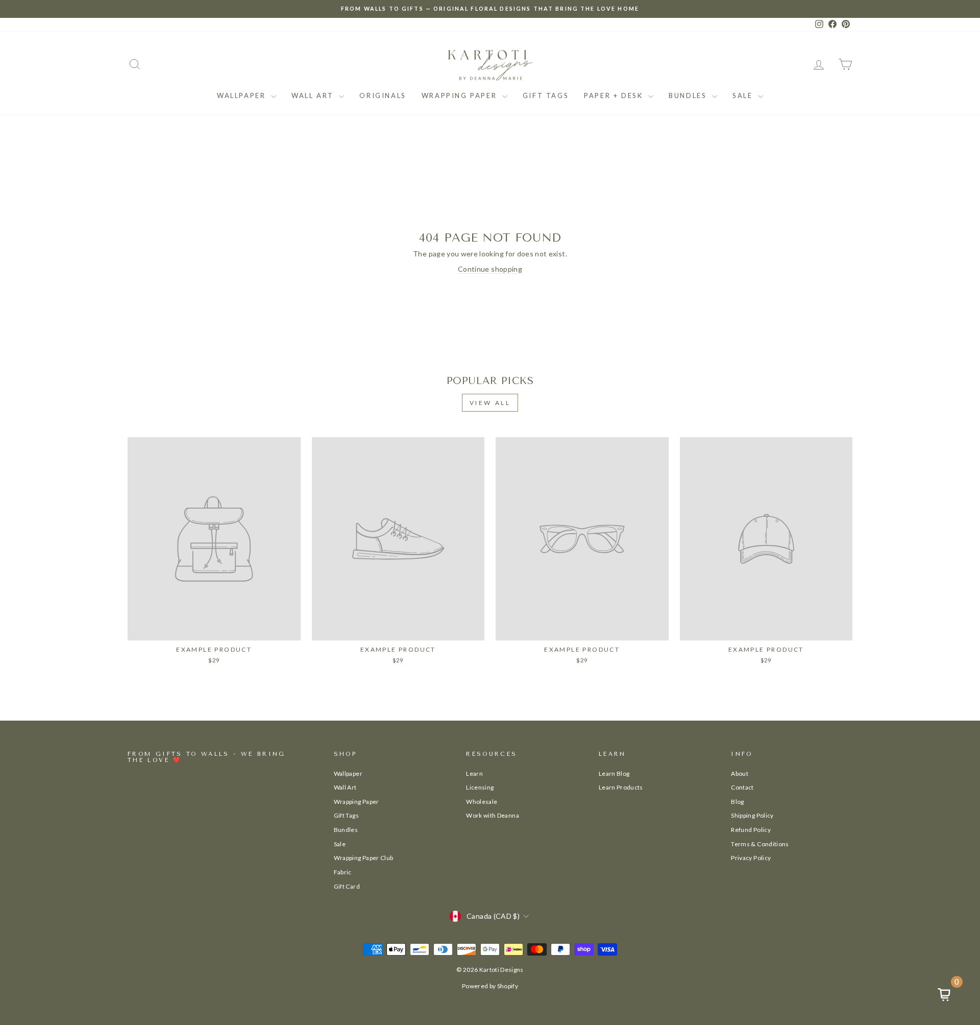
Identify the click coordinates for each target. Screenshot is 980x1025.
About (739, 773)
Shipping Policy (752, 815)
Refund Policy (751, 829)
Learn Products (621, 787)
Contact (742, 787)
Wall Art (313, 95)
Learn (474, 773)
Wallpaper (242, 95)
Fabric (343, 872)
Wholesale (481, 801)
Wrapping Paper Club (364, 858)
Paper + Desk (615, 95)
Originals (382, 95)
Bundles (689, 95)
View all (490, 403)
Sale (743, 95)
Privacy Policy (751, 858)
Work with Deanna (492, 815)
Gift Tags (546, 95)
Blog (737, 801)
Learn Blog (614, 773)
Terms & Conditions (760, 844)
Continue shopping (490, 269)
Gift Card (347, 886)
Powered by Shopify (490, 986)
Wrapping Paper (461, 95)
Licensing (480, 787)
